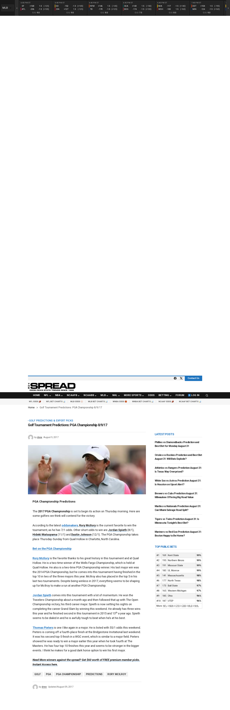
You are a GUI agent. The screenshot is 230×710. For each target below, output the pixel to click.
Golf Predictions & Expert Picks (51, 420)
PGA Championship (68, 674)
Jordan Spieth (42, 595)
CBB (184, 605)
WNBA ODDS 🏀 (120, 401)
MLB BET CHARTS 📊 (98, 401)
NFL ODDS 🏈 (35, 401)
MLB (190, 605)
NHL (196, 605)
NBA (171, 605)
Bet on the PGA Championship (52, 548)
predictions (94, 674)
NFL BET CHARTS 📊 (55, 401)
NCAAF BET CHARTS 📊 (190, 401)
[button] (206, 395)
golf (37, 674)
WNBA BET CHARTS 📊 (142, 401)
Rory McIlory (41, 558)
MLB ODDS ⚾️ (76, 401)
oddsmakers (70, 525)
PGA (48, 674)
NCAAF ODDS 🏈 (166, 401)
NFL (165, 605)
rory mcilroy (116, 674)
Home (31, 407)
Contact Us (193, 378)
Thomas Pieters (43, 627)
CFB (177, 605)
